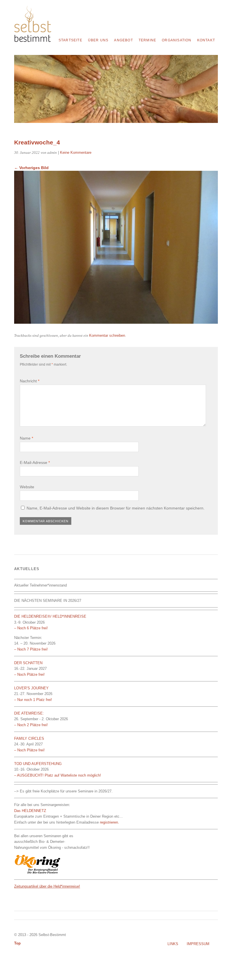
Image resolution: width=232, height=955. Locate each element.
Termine (147, 40)
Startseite (70, 40)
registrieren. (109, 822)
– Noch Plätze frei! (29, 674)
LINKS (172, 944)
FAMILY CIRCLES (29, 738)
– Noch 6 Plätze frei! (31, 628)
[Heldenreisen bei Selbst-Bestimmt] (32, 40)
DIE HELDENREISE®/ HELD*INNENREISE (50, 616)
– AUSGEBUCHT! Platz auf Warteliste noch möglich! (57, 775)
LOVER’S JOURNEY (31, 688)
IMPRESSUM (198, 944)
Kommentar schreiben (107, 335)
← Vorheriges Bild (31, 167)
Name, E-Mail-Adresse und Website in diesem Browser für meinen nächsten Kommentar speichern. (116, 508)
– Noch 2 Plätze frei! (31, 725)
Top (17, 943)
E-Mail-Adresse (35, 462)
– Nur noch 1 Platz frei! (33, 700)
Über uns (98, 40)
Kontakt (206, 40)
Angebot (123, 40)
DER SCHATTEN (28, 663)
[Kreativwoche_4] (116, 322)
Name (26, 438)
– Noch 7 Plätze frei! (31, 649)
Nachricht (29, 381)
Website (27, 487)
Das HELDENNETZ (30, 811)
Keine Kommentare (75, 152)
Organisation (176, 40)
